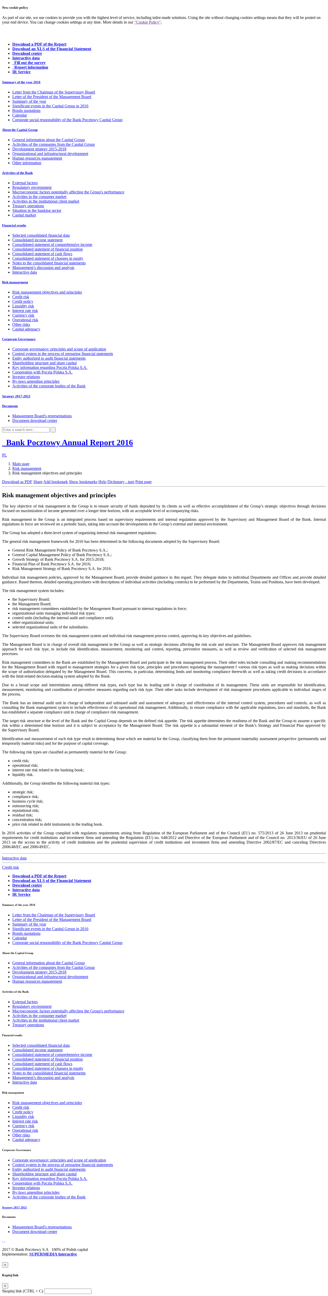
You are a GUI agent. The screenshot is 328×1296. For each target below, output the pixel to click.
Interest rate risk (25, 310)
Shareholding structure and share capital (44, 363)
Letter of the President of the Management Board (51, 97)
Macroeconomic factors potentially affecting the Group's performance (68, 192)
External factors (25, 183)
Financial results (14, 225)
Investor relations (26, 377)
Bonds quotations (26, 110)
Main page (20, 464)
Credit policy (22, 301)
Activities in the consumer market (39, 196)
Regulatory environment (32, 187)
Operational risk (25, 320)
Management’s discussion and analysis (43, 267)
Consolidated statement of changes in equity (47, 258)
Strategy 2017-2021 (16, 396)
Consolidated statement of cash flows (42, 254)
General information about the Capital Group (48, 140)
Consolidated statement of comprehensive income (52, 244)
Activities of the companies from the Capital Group (53, 144)
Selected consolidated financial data (41, 235)
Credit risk (20, 297)
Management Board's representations (42, 416)
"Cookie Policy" (147, 22)
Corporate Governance (19, 339)
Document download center (34, 420)
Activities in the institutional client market (45, 201)
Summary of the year (29, 101)
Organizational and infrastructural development (50, 153)
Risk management (15, 282)
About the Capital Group (20, 130)
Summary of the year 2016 (21, 82)
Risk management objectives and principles (47, 292)
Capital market (24, 215)
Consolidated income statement (37, 240)
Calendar (19, 115)
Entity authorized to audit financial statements (49, 358)
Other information (26, 163)
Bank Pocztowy (68, 442)
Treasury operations (28, 206)
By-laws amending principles (35, 381)
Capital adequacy (26, 329)
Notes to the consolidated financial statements (49, 263)
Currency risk (23, 315)
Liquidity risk (23, 306)
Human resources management (37, 158)
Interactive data (24, 272)
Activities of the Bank (17, 173)
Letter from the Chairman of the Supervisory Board (53, 92)
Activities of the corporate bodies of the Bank (49, 386)
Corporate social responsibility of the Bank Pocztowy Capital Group (67, 120)
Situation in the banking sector (36, 210)
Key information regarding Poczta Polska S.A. (49, 367)
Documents (10, 406)
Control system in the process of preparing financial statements (62, 353)
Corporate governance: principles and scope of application (59, 349)
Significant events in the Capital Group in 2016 (50, 106)
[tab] (164, 82)
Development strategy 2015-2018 (39, 149)
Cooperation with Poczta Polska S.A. (42, 372)
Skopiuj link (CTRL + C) (22, 1291)
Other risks (21, 324)
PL (4, 455)
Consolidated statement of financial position (47, 249)
